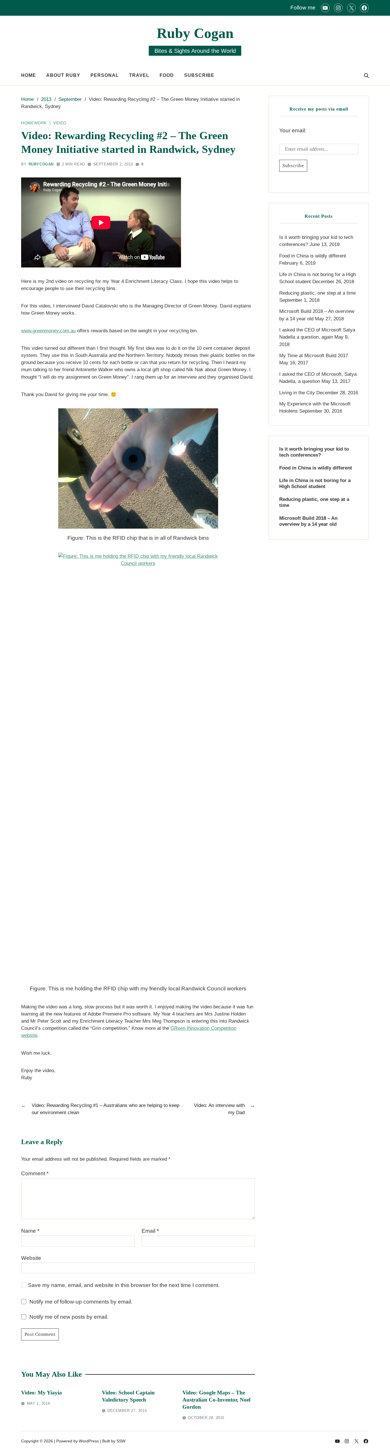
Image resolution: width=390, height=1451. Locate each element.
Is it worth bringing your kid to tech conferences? (314, 452)
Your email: (292, 130)
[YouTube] (325, 7)
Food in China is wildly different (312, 256)
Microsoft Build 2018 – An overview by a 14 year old (308, 521)
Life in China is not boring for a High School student (315, 483)
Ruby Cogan (195, 33)
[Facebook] (364, 7)
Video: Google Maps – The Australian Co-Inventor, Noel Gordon (216, 1400)
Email (150, 1231)
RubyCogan (41, 164)
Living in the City (297, 392)
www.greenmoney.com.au (48, 330)
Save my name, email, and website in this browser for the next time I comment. (124, 1285)
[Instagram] (338, 7)
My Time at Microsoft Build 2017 (313, 355)
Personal (105, 75)
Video (59, 123)
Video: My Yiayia (41, 1393)
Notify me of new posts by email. (68, 1317)
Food (167, 75)
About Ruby (63, 75)
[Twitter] (351, 7)
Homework (34, 123)
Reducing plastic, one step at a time (317, 293)
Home (28, 75)
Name (30, 1231)
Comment (35, 1173)
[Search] (366, 75)
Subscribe (199, 75)
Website (31, 1258)
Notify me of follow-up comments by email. (80, 1302)
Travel (139, 75)
